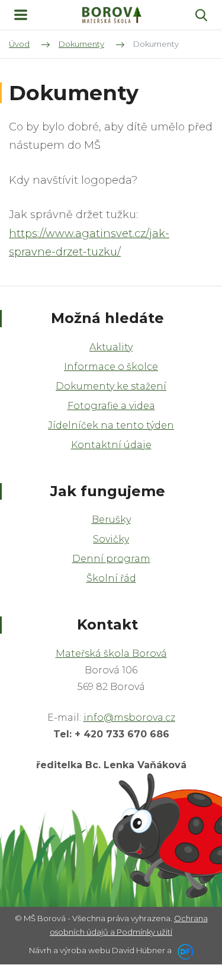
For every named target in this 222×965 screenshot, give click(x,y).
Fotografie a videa (111, 405)
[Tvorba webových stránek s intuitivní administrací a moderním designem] (183, 950)
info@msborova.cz (129, 717)
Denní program (111, 558)
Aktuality (111, 347)
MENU (21, 15)
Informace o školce (111, 366)
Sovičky (111, 539)
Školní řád (111, 578)
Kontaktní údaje (111, 444)
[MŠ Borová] (111, 15)
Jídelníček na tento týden (111, 425)
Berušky (111, 519)
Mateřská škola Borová (111, 653)
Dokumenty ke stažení (111, 386)
